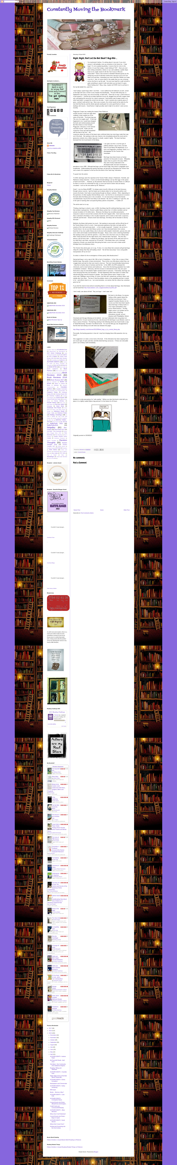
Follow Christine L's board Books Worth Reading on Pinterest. (64, 1140)
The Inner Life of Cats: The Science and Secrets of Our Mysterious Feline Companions (57, 886)
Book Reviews (57, 373)
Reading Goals (50, 448)
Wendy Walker (56, 912)
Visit (50, 537)
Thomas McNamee (53, 891)
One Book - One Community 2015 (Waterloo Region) (58, 1064)
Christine (56, 715)
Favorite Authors (51, 402)
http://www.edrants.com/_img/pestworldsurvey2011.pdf (100, 287)
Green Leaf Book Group (58, 409)
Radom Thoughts (51, 440)
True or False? (52, 455)
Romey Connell (57, 939)
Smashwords (56, 451)
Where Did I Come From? (57, 1124)
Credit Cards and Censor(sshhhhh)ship (57, 1106)
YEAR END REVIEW (62, 456)
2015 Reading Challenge (57, 712)
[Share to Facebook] (101, 450)
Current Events (81, 452)
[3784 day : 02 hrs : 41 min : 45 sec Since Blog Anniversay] (58, 610)
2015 (50, 1033)
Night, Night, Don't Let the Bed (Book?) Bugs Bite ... (58, 1076)
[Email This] (95, 450)
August (52, 1045)
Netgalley (51, 427)
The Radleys (55, 858)
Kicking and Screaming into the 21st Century (57, 1127)
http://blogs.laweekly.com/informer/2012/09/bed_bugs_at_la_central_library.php (96, 329)
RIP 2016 (58, 448)
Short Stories (53, 449)
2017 (50, 1028)
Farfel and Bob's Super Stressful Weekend (57, 958)
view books (63, 726)
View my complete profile (54, 148)
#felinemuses (53, 351)
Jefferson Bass (57, 772)
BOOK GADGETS (52, 368)
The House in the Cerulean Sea (56, 816)
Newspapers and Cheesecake (58, 1083)
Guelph (48, 411)
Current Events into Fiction (54, 399)
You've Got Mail (52, 458)
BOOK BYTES (53, 367)
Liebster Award (56, 418)
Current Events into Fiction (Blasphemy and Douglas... (58, 1103)
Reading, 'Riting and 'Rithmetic (55, 1068)
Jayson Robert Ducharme (55, 832)
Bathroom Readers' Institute (60, 989)
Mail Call (51, 420)
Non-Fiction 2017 (59, 429)
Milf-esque (53, 1089)
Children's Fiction (52, 392)
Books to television (53, 385)
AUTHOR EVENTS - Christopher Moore (56, 1099)
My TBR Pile (64, 421)
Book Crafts (62, 367)
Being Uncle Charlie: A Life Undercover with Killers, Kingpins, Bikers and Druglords (56, 788)
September (53, 1042)
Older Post (126, 510)
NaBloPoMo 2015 (56, 423)
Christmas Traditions (54, 395)
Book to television (52, 381)
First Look (62, 402)
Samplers (65, 448)
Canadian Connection (61, 389)
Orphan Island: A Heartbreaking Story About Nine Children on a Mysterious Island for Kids (57, 899)
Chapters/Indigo (61, 390)
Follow (49, 185)
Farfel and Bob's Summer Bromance (56, 967)
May (51, 1052)
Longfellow (64, 418)
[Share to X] (99, 450)
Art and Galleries (62, 354)
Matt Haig (55, 859)
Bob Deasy (51, 792)
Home (102, 510)
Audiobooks (62, 360)
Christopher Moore (57, 876)
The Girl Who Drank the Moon (55, 806)
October (52, 1040)
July (51, 1047)
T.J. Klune (55, 819)
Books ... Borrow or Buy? (57, 1092)
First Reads (50, 404)
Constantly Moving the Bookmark (86, 9)
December (53, 1035)
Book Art (65, 365)
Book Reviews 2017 (57, 380)
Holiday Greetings (56, 415)
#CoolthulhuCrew (62, 349)
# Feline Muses (51, 349)
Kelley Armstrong (57, 1010)
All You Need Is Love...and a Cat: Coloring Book (57, 977)
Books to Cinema (60, 383)
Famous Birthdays (59, 401)
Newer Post (77, 510)
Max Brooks (52, 853)
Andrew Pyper (56, 919)
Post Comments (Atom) (87, 513)
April (51, 1054)
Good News (60, 406)
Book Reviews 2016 (57, 377)
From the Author (59, 404)
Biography (49, 365)
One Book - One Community (54, 431)
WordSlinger (50, 456)
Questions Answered (59, 438)
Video (62, 455)
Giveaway (49, 406)
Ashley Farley (56, 778)
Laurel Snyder (52, 904)
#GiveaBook (62, 351)
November (53, 1037)
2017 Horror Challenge (54, 353)
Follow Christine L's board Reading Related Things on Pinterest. (65, 1147)
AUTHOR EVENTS (53, 362)
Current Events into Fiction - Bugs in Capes (57, 1117)
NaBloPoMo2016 (52, 425)
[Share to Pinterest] (103, 450)
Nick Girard (56, 800)
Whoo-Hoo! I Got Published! (58, 1114)
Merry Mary (55, 776)
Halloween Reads (59, 411)
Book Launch (59, 370)
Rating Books (61, 446)
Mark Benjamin (56, 948)
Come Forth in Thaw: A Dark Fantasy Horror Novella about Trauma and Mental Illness (57, 828)
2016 (50, 1030)
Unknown (51, 145)
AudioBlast (54, 360)
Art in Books (53, 356)
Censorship (52, 390)
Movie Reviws (55, 421)
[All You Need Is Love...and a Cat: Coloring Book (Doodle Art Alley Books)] (50, 979)
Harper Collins (50, 413)
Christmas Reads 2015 (61, 394)
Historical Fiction (62, 413)
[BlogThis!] (97, 450)
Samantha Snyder (57, 980)
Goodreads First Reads (54, 407)
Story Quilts (55, 453)
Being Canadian (60, 363)
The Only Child (56, 918)
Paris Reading (58, 434)
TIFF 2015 (62, 453)
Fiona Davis (56, 840)
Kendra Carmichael (57, 961)
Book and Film (57, 365)
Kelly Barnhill (56, 810)
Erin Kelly (55, 930)
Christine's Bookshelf (58, 766)
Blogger (96, 1152)
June (51, 1049)
